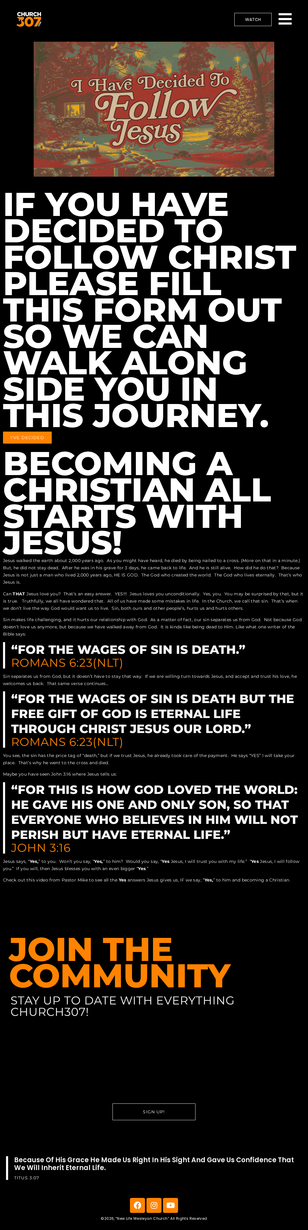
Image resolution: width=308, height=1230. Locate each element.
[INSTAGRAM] (154, 1205)
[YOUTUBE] (170, 1205)
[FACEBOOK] (137, 1205)
